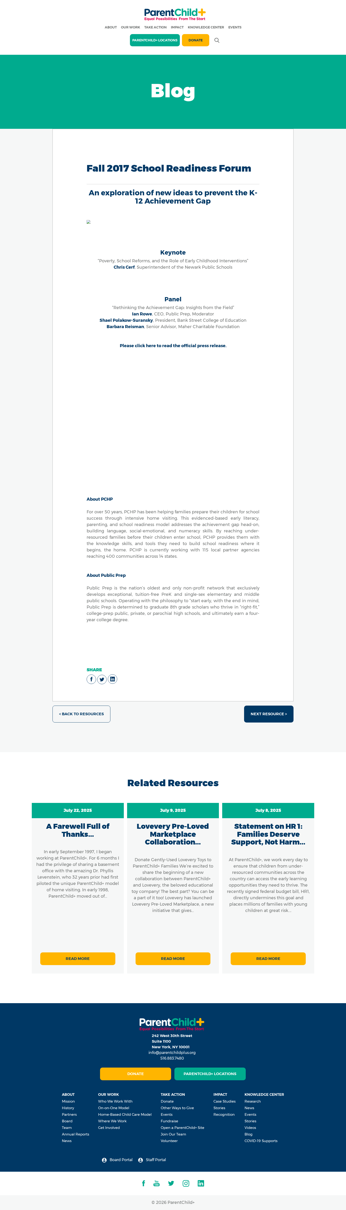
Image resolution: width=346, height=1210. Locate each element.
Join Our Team (173, 1134)
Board (67, 1121)
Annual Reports (75, 1134)
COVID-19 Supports (261, 1141)
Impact (177, 27)
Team (67, 1127)
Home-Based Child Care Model (125, 1114)
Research (253, 1101)
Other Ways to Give (177, 1108)
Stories (219, 1108)
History (68, 1108)
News (67, 1141)
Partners (69, 1114)
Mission (68, 1101)
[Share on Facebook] (91, 679)
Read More (78, 958)
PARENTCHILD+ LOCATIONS (154, 40)
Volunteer (169, 1141)
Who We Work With (115, 1101)
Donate (196, 40)
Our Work (130, 27)
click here (145, 345)
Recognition (224, 1114)
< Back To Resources (81, 714)
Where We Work (112, 1121)
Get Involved (109, 1127)
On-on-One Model (113, 1108)
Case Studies (224, 1101)
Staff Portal (155, 1160)
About (111, 27)
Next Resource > (269, 714)
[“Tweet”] (102, 679)
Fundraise (169, 1121)
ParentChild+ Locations (210, 1074)
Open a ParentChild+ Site (182, 1127)
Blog (249, 1134)
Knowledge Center (206, 27)
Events (234, 27)
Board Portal (121, 1160)
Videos (250, 1127)
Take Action (155, 27)
